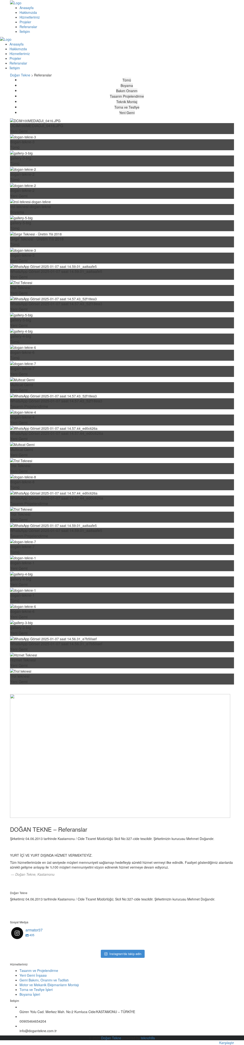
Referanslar (28, 26)
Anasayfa (27, 7)
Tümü (126, 80)
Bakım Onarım (126, 90)
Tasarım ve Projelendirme (39, 970)
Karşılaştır (226, 1042)
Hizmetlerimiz (30, 17)
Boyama (127, 85)
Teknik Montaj (126, 101)
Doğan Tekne (111, 1037)
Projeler (25, 22)
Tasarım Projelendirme (127, 96)
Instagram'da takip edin (125, 953)
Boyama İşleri (30, 994)
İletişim (25, 31)
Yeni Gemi (127, 112)
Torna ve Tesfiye (126, 107)
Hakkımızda (28, 12)
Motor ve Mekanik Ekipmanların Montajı (49, 984)
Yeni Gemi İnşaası (33, 975)
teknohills (148, 1037)
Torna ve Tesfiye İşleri (36, 989)
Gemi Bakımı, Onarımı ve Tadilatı (44, 980)
